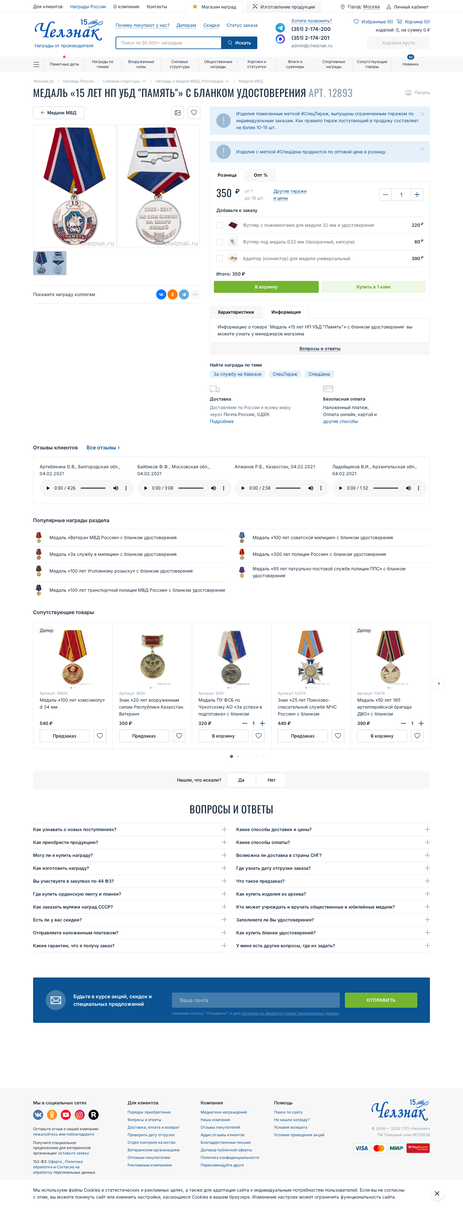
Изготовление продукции (287, 6)
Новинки (411, 61)
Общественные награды (218, 64)
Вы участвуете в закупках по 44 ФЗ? (73, 881)
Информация (286, 312)
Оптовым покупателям (149, 1157)
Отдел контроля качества (151, 1142)
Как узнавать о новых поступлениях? (75, 829)
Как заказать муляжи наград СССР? (73, 906)
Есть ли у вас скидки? (57, 919)
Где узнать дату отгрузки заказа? (273, 868)
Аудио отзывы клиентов (222, 1134)
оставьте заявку (73, 1153)
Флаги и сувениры (295, 64)
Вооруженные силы (141, 64)
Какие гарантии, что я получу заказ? (74, 945)
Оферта (55, 1161)
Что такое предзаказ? (260, 881)
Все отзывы (101, 447)
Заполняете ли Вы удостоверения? (275, 919)
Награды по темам (102, 64)
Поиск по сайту (288, 1112)
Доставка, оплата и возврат (154, 1127)
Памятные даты (64, 64)
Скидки (211, 25)
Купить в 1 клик (374, 286)
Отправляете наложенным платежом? (75, 932)
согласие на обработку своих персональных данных (290, 1013)
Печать (422, 92)
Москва (371, 6)
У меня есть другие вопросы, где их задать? (285, 945)
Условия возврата (290, 1127)
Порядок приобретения (149, 1112)
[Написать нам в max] (280, 39)
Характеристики (236, 312)
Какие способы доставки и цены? (274, 829)
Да (241, 780)
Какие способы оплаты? (263, 842)
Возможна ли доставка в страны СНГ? (279, 855)
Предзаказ (64, 735)
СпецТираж (285, 374)
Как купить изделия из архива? (271, 894)
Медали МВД (62, 112)
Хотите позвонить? (311, 20)
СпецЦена (319, 374)
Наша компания (215, 1119)
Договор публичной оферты (226, 1150)
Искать (243, 42)
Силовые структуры (180, 64)
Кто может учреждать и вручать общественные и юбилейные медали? (315, 906)
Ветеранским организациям (154, 1150)
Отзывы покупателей (220, 1127)
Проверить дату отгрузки (151, 1134)
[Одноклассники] (173, 294)
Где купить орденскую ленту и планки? (77, 894)
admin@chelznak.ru (311, 45)
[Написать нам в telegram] (280, 27)
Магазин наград (218, 6)
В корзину (266, 286)
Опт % (261, 175)
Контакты (157, 6)
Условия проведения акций (299, 1134)
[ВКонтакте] (161, 294)
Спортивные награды (333, 64)
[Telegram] (184, 294)
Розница (227, 175)
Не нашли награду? (292, 1119)
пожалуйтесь (45, 1134)
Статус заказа (242, 25)
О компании (126, 6)
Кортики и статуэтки (256, 64)
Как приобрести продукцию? (65, 842)
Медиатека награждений (224, 1112)
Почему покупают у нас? (142, 25)
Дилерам (186, 25)
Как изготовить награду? (61, 868)
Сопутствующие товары (372, 64)
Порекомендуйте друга (222, 1165)
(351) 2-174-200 (311, 29)
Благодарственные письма (226, 1142)
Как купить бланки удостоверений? (276, 932)
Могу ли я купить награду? (63, 855)
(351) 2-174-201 (310, 38)
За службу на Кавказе (237, 374)
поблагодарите (80, 1134)
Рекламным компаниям (150, 1165)
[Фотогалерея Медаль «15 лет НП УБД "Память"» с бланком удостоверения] (177, 112)
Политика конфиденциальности (230, 1157)
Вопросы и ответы (144, 1119)
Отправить (381, 1000)
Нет (272, 780)
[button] (231, 756)
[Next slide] (438, 683)
